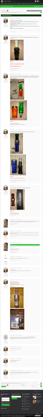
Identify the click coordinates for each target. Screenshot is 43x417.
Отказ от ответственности (5, 411)
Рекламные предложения (4, 412)
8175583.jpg (15, 124)
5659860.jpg (15, 329)
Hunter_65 (5, 242)
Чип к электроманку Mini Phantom (27, 404)
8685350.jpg (15, 180)
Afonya (6, 334)
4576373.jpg (21, 124)
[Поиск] (40, 6)
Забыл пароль (2, 403)
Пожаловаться (3, 413)
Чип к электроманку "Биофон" (26, 401)
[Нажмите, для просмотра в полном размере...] (17, 89)
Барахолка (11, 12)
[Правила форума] (38, 6)
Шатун (6, 73)
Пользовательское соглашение (5, 410)
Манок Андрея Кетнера (14, 123)
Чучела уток (25, 398)
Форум (2, 12)
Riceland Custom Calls (14, 213)
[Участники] (36, 6)
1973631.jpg (21, 329)
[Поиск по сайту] (35, 1)
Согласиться (37, 415)
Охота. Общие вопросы (7, 12)
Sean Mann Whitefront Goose (15, 66)
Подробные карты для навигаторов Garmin (26, 396)
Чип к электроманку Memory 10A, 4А (26, 409)
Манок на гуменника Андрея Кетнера (17, 178)
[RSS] (41, 6)
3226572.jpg (21, 180)
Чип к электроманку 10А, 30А (27, 406)
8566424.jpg (15, 68)
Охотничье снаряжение (26, 397)
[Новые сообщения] (35, 6)
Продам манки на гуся (16, 12)
